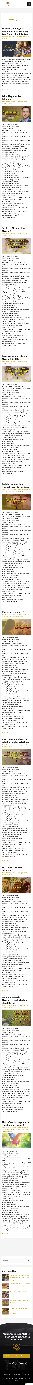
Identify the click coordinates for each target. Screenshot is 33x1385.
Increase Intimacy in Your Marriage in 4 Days (15, 357)
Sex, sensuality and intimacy (12, 869)
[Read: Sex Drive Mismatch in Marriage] (16, 245)
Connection (8, 1005)
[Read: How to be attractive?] (16, 627)
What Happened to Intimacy (11, 97)
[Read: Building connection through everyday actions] (16, 501)
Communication (24, 1127)
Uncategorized (21, 102)
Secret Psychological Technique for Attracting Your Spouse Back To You (15, 31)
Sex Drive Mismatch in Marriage (13, 229)
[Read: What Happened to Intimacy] (16, 113)
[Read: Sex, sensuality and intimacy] (16, 885)
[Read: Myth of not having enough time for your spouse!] (16, 1141)
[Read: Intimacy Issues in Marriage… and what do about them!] (16, 1017)
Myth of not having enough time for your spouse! (15, 1123)
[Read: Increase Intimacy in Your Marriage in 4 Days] (16, 373)
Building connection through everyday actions (15, 485)
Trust (22, 1129)
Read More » (6, 89)
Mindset (13, 102)
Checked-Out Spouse (12, 37)
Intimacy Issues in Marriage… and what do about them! (14, 1000)
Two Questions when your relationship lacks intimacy (16, 741)
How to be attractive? (13, 612)
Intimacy (22, 37)
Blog (3, 37)
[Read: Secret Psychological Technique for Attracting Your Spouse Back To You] (16, 49)
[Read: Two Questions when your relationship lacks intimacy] (16, 757)
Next (16, 1244)
